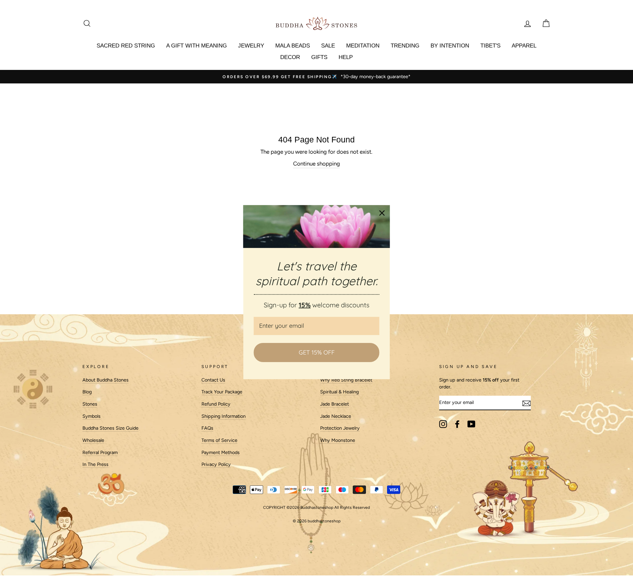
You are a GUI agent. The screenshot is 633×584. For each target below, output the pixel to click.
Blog (87, 392)
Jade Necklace (335, 416)
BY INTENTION (450, 46)
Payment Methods (220, 452)
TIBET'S (490, 46)
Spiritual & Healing (339, 392)
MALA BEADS (292, 46)
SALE (328, 46)
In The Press (95, 464)
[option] (308, 76)
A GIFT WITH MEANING (196, 46)
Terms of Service (219, 440)
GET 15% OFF (317, 352)
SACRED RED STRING (126, 46)
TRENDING (405, 46)
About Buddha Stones (105, 380)
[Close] (382, 213)
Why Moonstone (337, 440)
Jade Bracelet (334, 404)
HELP (346, 57)
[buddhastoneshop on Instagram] (443, 424)
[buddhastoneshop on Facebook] (457, 424)
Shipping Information (223, 416)
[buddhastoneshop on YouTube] (471, 424)
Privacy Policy (216, 464)
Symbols (91, 416)
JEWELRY (251, 46)
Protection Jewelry (340, 428)
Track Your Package (221, 392)
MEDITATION (362, 46)
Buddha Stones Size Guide (110, 428)
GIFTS (319, 57)
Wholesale (93, 440)
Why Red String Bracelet (346, 380)
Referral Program (100, 452)
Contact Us (213, 380)
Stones (89, 404)
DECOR (290, 57)
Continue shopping (316, 163)
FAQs (207, 428)
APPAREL (524, 46)
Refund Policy (215, 404)
